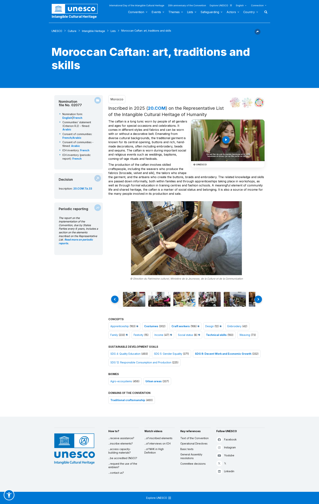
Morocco (116, 99)
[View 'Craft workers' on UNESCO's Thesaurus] (198, 326)
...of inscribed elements (158, 438)
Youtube (229, 455)
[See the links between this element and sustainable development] (259, 102)
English (240, 5)
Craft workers (180, 326)
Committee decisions (193, 463)
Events (156, 12)
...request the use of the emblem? (122, 465)
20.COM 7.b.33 (82, 188)
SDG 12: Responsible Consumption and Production (140, 362)
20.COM (157, 108)
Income (159, 334)
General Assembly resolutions (191, 456)
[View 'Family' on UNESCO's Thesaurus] (126, 334)
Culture (72, 31)
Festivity (138, 334)
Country (249, 12)
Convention (136, 12)
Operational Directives (193, 443)
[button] (257, 33)
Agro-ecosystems (121, 381)
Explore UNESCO (219, 5)
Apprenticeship (119, 326)
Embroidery (234, 326)
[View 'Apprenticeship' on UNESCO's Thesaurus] (137, 326)
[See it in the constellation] (235, 102)
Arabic (66, 129)
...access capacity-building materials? (119, 450)
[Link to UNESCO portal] (77, 9)
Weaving (244, 334)
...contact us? (116, 472)
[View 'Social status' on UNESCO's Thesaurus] (199, 334)
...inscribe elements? (120, 443)
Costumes (151, 326)
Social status (185, 334)
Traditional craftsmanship (127, 400)
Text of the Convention (194, 438)
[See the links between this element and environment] (247, 102)
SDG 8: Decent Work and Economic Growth (223, 353)
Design (209, 326)
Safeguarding (209, 12)
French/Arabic (71, 137)
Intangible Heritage (93, 31)
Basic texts (186, 449)
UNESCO (57, 31)
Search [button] (264, 12)
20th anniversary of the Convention (187, 5)
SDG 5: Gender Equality (168, 353)
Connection (257, 5)
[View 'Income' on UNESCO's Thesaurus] (170, 334)
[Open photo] (186, 238)
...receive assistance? (121, 438)
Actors (231, 12)
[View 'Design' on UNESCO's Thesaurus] (220, 326)
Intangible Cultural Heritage (74, 16)
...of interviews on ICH (157, 443)
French (77, 117)
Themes (174, 12)
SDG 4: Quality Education (125, 353)
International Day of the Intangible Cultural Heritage (136, 5)
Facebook (230, 439)
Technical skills (216, 334)
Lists (190, 12)
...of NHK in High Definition (154, 450)
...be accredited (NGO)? (122, 458)
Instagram (230, 447)
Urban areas (153, 381)
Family (114, 334)
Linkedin (229, 471)
